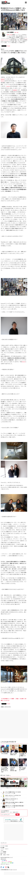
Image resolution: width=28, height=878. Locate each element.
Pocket (8, 46)
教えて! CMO (3, 853)
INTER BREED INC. (5, 869)
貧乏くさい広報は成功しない (13, 754)
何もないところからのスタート (11, 798)
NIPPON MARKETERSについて (7, 857)
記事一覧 (16, 32)
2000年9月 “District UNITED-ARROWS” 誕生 (13, 769)
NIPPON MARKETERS (7, 2)
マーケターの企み (4, 846)
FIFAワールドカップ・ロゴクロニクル (13, 795)
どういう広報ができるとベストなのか (13, 792)
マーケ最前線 (3, 851)
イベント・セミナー (5, 849)
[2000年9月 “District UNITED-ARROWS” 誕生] (14, 762)
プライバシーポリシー (5, 864)
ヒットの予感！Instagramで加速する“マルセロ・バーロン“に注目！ (4, 769)
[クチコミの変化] (5, 748)
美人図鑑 (2, 847)
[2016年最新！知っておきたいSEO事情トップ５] (23, 748)
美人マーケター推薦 (6, 861)
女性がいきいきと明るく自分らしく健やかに (14, 802)
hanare (2, 81)
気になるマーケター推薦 (7, 862)
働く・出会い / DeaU (5, 854)
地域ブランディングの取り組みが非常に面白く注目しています (15, 805)
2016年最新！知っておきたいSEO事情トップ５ (22, 755)
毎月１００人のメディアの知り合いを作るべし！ (22, 769)
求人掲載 (3, 860)
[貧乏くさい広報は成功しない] (14, 748)
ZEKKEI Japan (9, 34)
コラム (2, 850)
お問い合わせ (3, 859)
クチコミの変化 (4, 753)
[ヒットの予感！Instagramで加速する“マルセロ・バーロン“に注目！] (5, 762)
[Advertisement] (14, 724)
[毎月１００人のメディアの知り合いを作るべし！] (23, 762)
